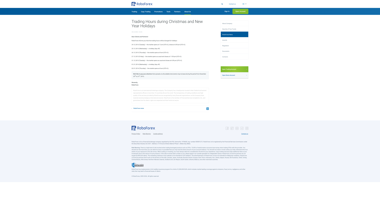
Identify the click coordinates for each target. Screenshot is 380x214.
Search (191, 4)
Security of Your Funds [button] (229, 29)
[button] (142, 4)
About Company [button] (227, 23)
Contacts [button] (225, 57)
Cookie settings (158, 134)
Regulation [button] (225, 45)
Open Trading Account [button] (229, 69)
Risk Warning (147, 134)
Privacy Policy (136, 134)
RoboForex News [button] (227, 34)
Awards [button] (224, 40)
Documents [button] (225, 51)
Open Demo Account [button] (228, 75)
